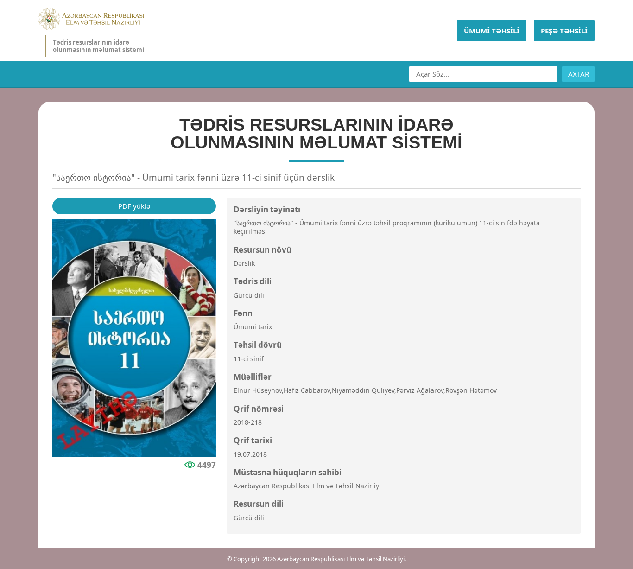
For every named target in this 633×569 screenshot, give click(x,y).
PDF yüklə (134, 206)
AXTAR (578, 73)
